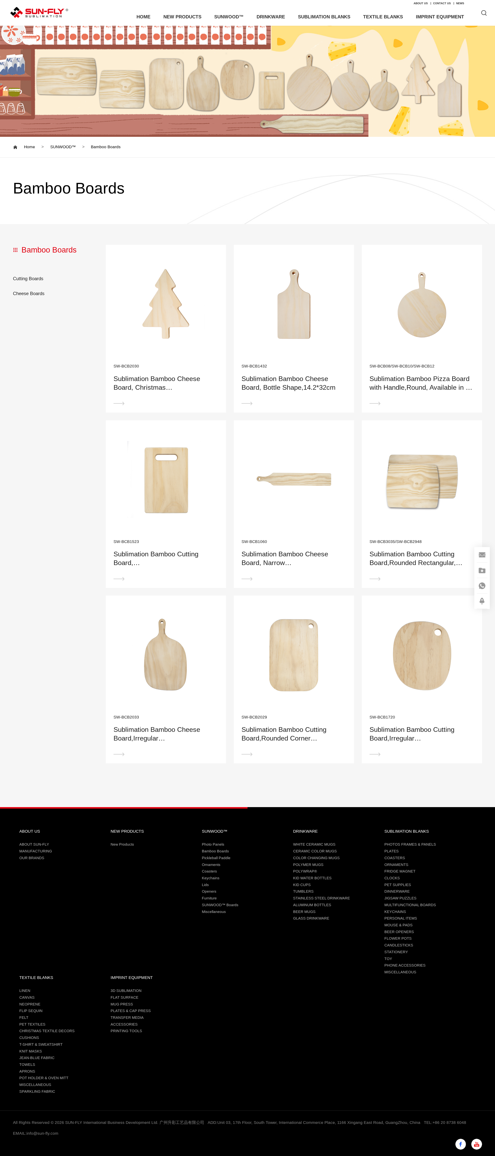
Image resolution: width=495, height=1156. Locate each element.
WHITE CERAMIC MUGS (314, 844)
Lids (205, 885)
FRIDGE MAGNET (400, 871)
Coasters (209, 871)
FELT (23, 1018)
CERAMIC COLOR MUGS (315, 851)
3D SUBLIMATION (126, 991)
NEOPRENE (29, 1004)
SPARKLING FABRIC (37, 1091)
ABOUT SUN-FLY (34, 844)
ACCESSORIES (124, 1024)
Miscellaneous (214, 912)
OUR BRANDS (31, 858)
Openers (209, 891)
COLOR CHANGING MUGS (316, 858)
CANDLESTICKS (398, 945)
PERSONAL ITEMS (400, 918)
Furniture (209, 898)
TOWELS (27, 1065)
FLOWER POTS (398, 938)
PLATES (391, 851)
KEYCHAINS (395, 912)
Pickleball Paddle (216, 858)
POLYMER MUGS (308, 865)
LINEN (24, 991)
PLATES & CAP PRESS (131, 1011)
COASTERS (394, 858)
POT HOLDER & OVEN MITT (43, 1078)
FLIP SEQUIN (31, 1011)
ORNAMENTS (396, 865)
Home (29, 147)
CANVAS (27, 997)
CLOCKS (392, 878)
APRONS (27, 1071)
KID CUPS (302, 885)
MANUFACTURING (35, 851)
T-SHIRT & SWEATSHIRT (41, 1044)
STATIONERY (396, 952)
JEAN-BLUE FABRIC (37, 1058)
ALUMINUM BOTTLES (312, 905)
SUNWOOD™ (63, 147)
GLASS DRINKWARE (311, 918)
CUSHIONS (29, 1038)
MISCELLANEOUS (400, 972)
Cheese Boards (28, 293)
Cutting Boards (28, 278)
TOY (388, 959)
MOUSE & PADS (398, 925)
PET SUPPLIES (397, 885)
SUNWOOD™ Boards (220, 905)
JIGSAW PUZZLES (400, 898)
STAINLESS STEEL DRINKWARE (321, 898)
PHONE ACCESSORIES (405, 965)
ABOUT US (421, 3)
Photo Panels (213, 844)
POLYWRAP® (305, 871)
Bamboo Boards (106, 147)
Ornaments (211, 865)
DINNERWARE (397, 891)
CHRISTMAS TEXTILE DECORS (47, 1031)
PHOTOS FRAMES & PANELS (410, 844)
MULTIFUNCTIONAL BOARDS (410, 905)
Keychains (210, 878)
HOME (143, 16)
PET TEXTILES (32, 1024)
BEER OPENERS (399, 932)
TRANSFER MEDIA (127, 1018)
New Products (122, 844)
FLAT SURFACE (124, 997)
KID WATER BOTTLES (312, 878)
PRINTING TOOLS (126, 1031)
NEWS (460, 3)
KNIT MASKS (30, 1051)
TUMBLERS (303, 891)
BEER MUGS (304, 912)
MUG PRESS (122, 1004)
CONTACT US (442, 3)
